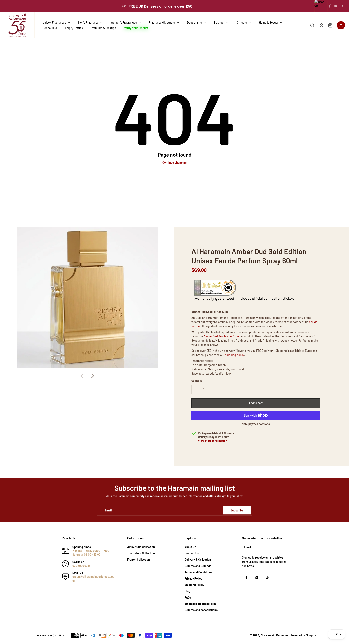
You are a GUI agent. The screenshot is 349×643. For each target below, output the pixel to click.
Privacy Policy (193, 578)
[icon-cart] (330, 25)
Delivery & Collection (198, 559)
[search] (312, 25)
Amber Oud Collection (141, 547)
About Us (190, 547)
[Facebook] (330, 6)
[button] (255, 403)
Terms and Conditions (198, 572)
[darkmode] (341, 25)
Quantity (196, 380)
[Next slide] (92, 375)
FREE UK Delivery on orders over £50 (160, 6)
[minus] (196, 389)
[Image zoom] (87, 297)
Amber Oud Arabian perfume (222, 336)
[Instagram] (336, 6)
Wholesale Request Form (200, 603)
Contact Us (192, 553)
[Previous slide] (81, 375)
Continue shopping (174, 162)
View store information (212, 440)
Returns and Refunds (198, 566)
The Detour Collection (141, 553)
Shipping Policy (194, 584)
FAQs (188, 597)
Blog (187, 591)
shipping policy (234, 355)
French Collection (138, 559)
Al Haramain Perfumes (274, 635)
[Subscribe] (282, 547)
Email (108, 510)
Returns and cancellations (201, 610)
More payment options (256, 424)
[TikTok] (342, 6)
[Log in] (321, 25)
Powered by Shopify (303, 635)
